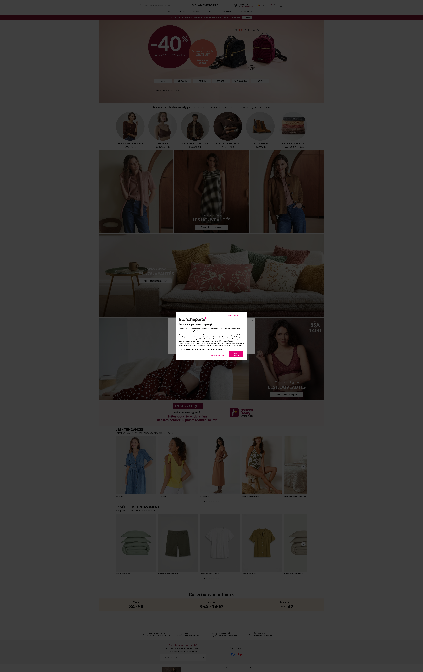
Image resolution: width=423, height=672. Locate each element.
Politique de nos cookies (214, 349)
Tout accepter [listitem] (236, 354)
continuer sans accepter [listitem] (235, 315)
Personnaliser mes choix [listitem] (217, 355)
